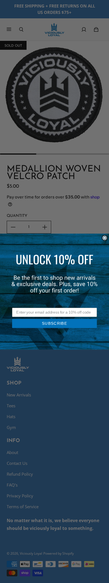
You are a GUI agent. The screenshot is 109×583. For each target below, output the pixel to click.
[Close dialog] (104, 237)
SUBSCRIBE (54, 323)
